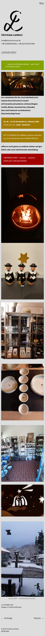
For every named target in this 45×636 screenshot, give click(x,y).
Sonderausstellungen (15, 607)
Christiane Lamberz (12, 34)
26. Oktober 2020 (7, 605)
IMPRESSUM (5, 631)
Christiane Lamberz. (12, 629)
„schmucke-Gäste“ (9, 52)
